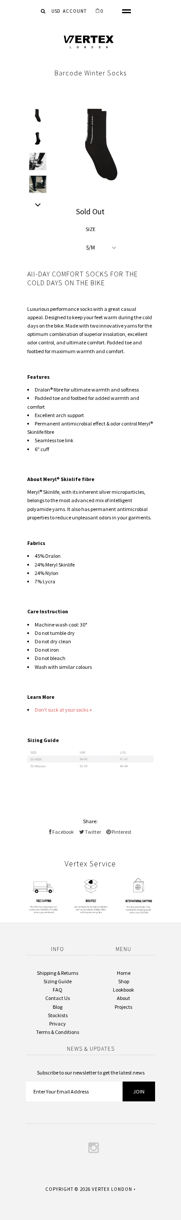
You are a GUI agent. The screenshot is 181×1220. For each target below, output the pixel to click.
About (123, 998)
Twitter (92, 831)
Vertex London (112, 1189)
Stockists (58, 1015)
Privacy (57, 1023)
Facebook (62, 831)
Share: (90, 821)
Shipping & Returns (57, 973)
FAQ (57, 989)
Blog (57, 1007)
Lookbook (123, 989)
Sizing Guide (57, 981)
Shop (123, 981)
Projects (123, 1007)
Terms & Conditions (57, 1032)
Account (75, 11)
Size (90, 229)
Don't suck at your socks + (63, 709)
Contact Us (57, 998)
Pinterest (121, 831)
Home (123, 973)
